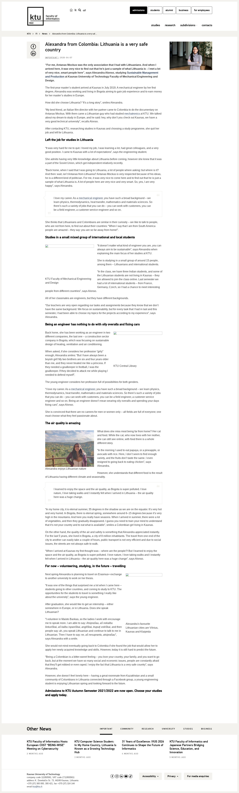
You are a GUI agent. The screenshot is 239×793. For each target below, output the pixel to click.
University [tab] (168, 729)
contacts (207, 25)
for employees (202, 10)
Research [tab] (148, 729)
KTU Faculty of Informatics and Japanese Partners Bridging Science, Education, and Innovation (189, 747)
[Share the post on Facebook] (33, 46)
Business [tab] (206, 729)
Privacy (171, 776)
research (170, 25)
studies (155, 25)
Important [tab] (106, 729)
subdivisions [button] (187, 25)
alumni (169, 10)
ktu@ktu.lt (37, 786)
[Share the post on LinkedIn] (33, 53)
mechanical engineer (91, 198)
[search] (80, 10)
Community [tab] (126, 729)
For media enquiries (198, 776)
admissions (139, 10)
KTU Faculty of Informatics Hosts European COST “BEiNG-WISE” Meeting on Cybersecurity (47, 745)
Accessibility (149, 776)
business (183, 10)
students (155, 10)
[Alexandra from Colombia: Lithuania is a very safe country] (191, 56)
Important (52, 58)
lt (75, 10)
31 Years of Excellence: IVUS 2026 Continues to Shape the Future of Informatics (143, 745)
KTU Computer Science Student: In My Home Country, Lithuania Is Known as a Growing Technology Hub (95, 747)
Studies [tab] (188, 729)
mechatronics (132, 113)
